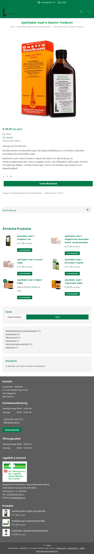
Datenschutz (73, 548)
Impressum (61, 548)
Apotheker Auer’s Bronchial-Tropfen (74, 261)
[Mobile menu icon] (88, 11)
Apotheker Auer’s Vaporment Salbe (73, 282)
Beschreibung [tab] (9, 210)
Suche (9, 312)
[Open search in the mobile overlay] (81, 11)
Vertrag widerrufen (12, 430)
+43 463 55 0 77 (48, 2)
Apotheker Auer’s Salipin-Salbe (30, 282)
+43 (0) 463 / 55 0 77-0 (13, 419)
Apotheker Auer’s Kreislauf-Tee (25, 238)
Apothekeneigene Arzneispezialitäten (26, 193)
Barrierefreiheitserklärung (47, 551)
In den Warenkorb (48, 183)
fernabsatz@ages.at (17, 497)
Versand (9, 137)
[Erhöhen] (11, 176)
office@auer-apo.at (11, 422)
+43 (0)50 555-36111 (15, 494)
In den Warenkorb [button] (24, 250)
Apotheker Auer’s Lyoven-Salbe (30, 261)
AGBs (82, 548)
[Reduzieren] (3, 176)
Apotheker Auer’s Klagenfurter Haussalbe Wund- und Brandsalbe (77, 239)
